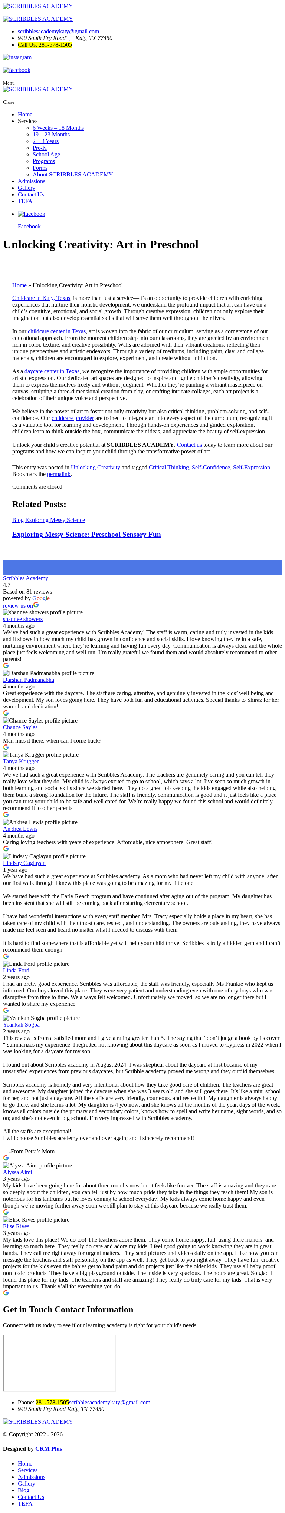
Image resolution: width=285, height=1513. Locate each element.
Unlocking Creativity (95, 467)
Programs (44, 161)
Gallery (26, 188)
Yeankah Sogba (21, 1024)
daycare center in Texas (51, 371)
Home (25, 114)
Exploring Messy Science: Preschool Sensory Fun (86, 534)
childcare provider (73, 418)
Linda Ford (16, 970)
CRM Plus (48, 1449)
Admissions (31, 181)
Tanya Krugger (21, 761)
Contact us (189, 445)
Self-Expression (251, 467)
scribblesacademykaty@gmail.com (58, 31)
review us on (18, 605)
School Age (46, 154)
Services (27, 1470)
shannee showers (23, 619)
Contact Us (31, 194)
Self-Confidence (211, 467)
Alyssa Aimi (17, 1172)
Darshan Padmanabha (28, 680)
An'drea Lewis (20, 829)
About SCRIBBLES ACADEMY (73, 174)
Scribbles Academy (25, 578)
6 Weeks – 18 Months (58, 128)
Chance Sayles (20, 727)
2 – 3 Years (46, 141)
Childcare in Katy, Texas (41, 298)
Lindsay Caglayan (24, 863)
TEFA (25, 201)
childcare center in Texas (57, 331)
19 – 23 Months (51, 134)
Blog (18, 520)
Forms (40, 168)
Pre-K (40, 148)
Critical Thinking (169, 467)
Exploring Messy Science (55, 520)
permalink (59, 474)
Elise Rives (16, 1226)
